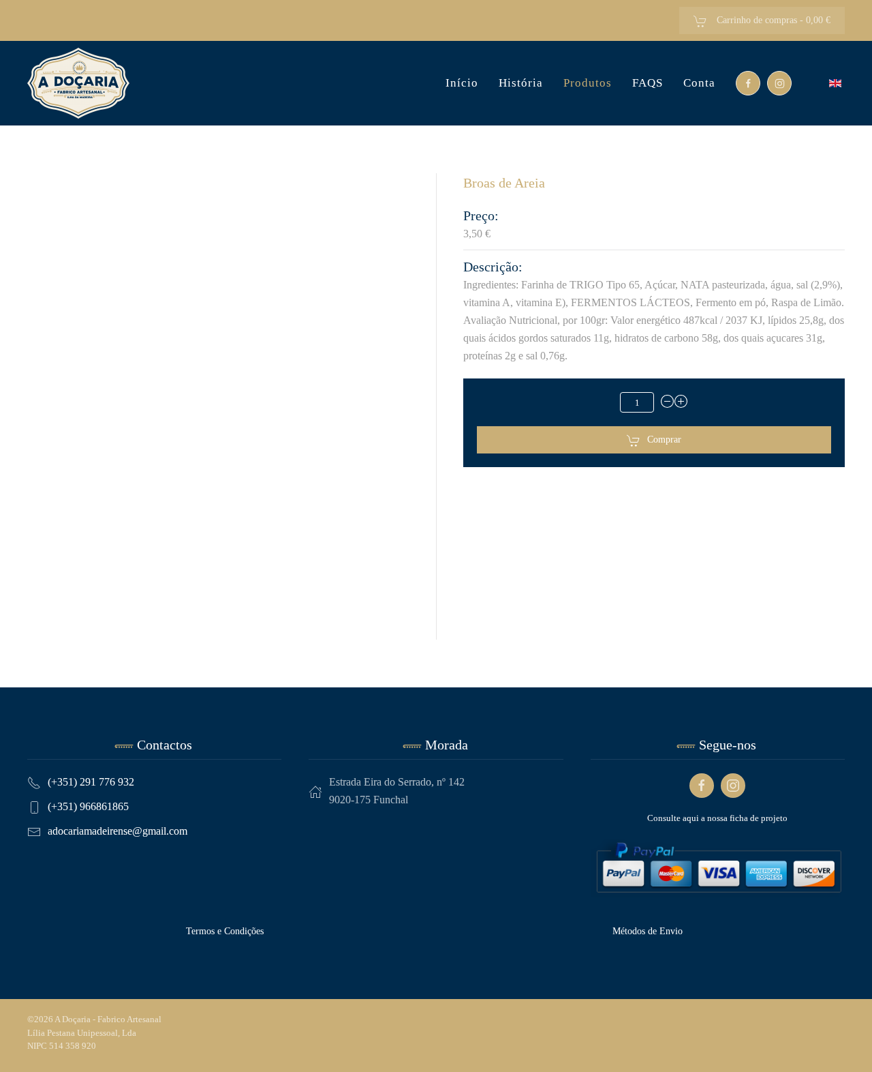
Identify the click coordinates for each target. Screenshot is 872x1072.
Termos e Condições (225, 931)
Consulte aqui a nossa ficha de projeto (717, 818)
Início (462, 82)
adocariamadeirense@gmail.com (117, 831)
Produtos (587, 82)
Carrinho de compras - (772, 20)
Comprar (664, 439)
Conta (699, 82)
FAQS (647, 82)
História (521, 82)
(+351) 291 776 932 (91, 782)
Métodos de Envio (647, 931)
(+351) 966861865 (88, 806)
